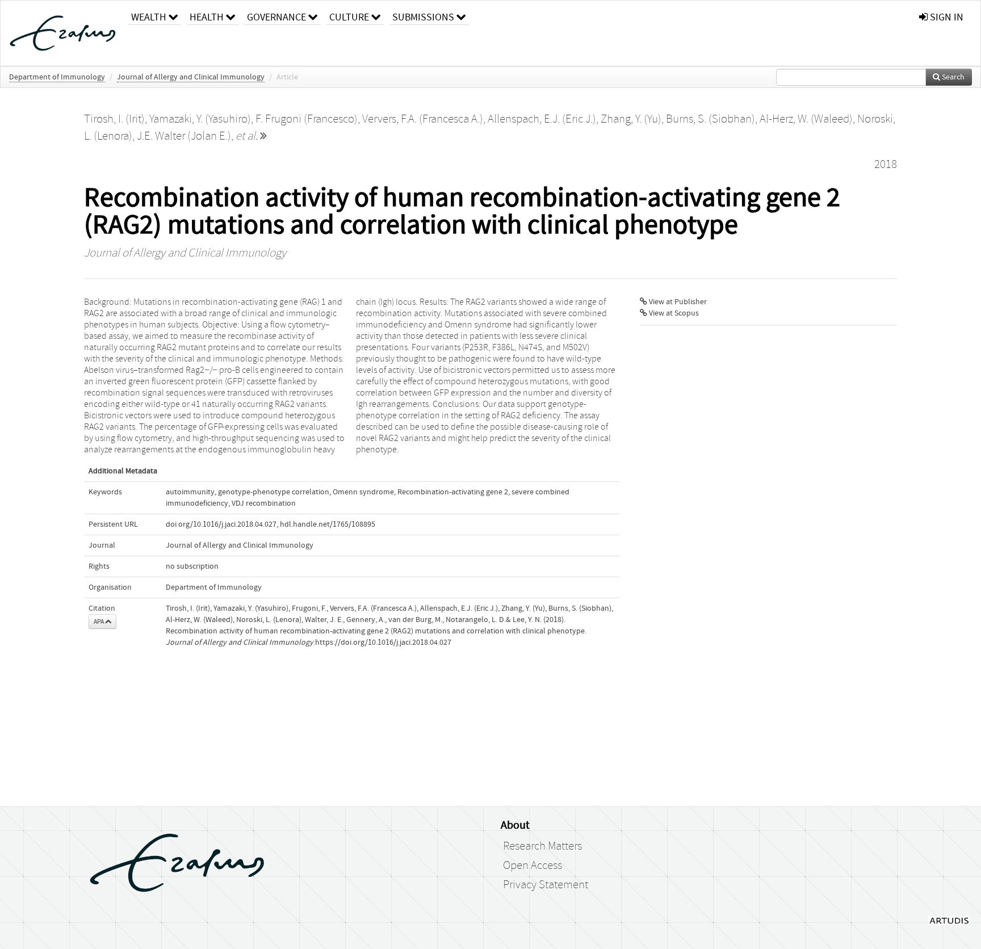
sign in (945, 17)
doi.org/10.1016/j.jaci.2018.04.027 (221, 524)
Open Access (532, 865)
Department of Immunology (57, 77)
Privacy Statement (545, 885)
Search (952, 77)
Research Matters (542, 846)
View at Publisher (677, 301)
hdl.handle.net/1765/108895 (327, 524)
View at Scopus (673, 313)
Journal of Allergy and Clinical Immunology (191, 77)
